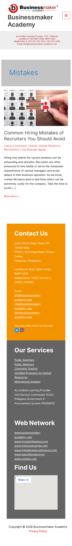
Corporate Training (25, 368)
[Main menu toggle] (66, 15)
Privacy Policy (38, 531)
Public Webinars (24, 364)
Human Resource (49, 145)
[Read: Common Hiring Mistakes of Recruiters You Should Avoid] (36, 107)
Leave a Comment (15, 145)
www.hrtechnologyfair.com (31, 445)
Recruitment (11, 149)
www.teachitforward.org (29, 454)
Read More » (12, 196)
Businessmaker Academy (30, 20)
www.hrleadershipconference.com (35, 450)
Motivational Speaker (27, 381)
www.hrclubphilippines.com (31, 441)
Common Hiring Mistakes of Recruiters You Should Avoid (34, 135)
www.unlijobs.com (25, 458)
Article (33, 145)
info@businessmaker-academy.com (40, 44)
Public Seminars (24, 360)
